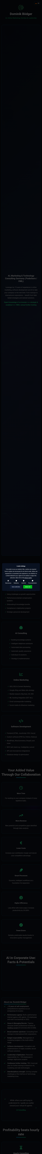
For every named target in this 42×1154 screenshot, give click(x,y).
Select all (27, 587)
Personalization (32, 583)
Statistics (16, 583)
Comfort (23, 583)
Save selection (16, 587)
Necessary (8, 583)
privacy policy (28, 578)
